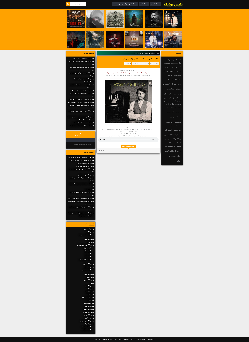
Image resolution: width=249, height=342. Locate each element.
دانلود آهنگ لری (89, 294)
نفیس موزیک (155, 53)
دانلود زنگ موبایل (89, 323)
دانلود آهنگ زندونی (88, 189)
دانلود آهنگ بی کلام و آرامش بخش (128, 4)
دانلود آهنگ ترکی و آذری (87, 297)
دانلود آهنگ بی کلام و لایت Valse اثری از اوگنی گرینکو (141, 59)
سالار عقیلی (169, 83)
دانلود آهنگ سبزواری (88, 312)
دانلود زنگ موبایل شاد (86, 329)
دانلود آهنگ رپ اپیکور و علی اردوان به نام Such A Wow (80, 198)
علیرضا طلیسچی (169, 101)
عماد (173, 104)
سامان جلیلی (175, 89)
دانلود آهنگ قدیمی (89, 274)
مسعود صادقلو (174, 134)
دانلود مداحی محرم (86, 269)
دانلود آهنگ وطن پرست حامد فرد (85, 174)
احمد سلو (177, 59)
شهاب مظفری (168, 98)
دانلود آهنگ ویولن (87, 248)
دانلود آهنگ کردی (89, 291)
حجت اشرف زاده (168, 67)
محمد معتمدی (172, 125)
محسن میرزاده (172, 117)
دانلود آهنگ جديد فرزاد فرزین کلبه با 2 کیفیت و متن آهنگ (80, 102)
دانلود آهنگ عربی (89, 306)
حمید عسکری (177, 71)
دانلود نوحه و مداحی (88, 266)
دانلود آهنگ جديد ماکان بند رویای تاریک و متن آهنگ (82, 90)
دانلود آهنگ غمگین (89, 239)
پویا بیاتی (174, 150)
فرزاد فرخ (168, 104)
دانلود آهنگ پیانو (87, 253)
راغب (179, 75)
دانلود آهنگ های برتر (88, 264)
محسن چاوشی (173, 121)
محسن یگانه (178, 125)
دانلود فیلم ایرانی (89, 318)
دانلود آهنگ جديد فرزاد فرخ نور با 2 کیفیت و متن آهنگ (81, 99)
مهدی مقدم (175, 141)
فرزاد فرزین (177, 107)
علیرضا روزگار (177, 101)
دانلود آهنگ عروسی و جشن (85, 234)
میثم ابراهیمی (174, 145)
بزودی (91, 283)
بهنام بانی (166, 63)
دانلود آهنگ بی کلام (132, 70)
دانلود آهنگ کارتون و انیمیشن (86, 320)
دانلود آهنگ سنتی (89, 285)
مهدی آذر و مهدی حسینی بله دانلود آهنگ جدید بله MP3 (80, 157)
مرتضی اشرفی (172, 129)
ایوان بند (171, 63)
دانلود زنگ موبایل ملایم (86, 326)
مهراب (170, 141)
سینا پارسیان (177, 98)
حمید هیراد (168, 71)
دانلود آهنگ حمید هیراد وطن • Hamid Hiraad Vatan (81, 160)
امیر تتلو (176, 63)
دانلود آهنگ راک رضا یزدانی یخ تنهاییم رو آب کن (82, 122)
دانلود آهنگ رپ (89, 288)
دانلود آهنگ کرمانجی (88, 315)
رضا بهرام (176, 75)
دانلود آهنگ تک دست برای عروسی (85, 163)
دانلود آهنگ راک (87, 256)
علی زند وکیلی (178, 104)
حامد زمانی (176, 67)
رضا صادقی (176, 79)
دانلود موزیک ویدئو (88, 303)
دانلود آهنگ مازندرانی (88, 309)
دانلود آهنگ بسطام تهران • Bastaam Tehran (83, 58)
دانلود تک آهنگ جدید (88, 229)
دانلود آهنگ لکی (89, 300)
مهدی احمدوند (172, 139)
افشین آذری (169, 60)
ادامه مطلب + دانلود (127, 146)
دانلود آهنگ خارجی (88, 280)
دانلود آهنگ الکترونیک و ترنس (84, 259)
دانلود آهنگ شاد (144, 4)
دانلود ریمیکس (89, 277)
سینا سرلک (170, 93)
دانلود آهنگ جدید (155, 4)
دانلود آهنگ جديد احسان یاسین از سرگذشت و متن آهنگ (80, 212)
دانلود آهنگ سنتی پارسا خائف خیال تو (84, 166)
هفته (84, 140)
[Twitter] (99, 150)
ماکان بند (169, 107)
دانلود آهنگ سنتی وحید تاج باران (86, 215)
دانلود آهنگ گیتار (87, 250)
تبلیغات (115, 4)
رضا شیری (169, 75)
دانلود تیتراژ (90, 242)
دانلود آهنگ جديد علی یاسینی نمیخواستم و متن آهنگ (81, 125)
